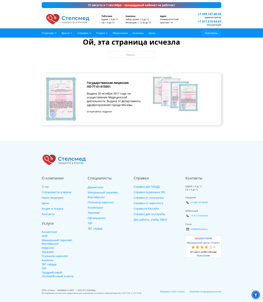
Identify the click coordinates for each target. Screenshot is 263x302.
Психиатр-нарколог (55, 256)
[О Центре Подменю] (55, 33)
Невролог (48, 248)
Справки (82, 33)
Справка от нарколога (148, 203)
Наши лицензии (52, 197)
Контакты (211, 33)
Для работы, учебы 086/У (150, 219)
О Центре (48, 33)
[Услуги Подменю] (106, 33)
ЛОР (44, 236)
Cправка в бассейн (146, 208)
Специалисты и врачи (56, 192)
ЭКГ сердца (49, 264)
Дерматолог (96, 187)
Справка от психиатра (149, 197)
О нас (45, 186)
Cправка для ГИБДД (147, 186)
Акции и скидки (52, 208)
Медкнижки (120, 33)
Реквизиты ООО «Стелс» (172, 291)
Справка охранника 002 (149, 192)
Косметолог (49, 232)
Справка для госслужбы (149, 214)
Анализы (138, 33)
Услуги (100, 33)
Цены (151, 33)
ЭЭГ (44, 268)
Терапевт (48, 252)
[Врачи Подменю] (71, 33)
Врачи (66, 33)
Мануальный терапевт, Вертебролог (57, 241)
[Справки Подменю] (90, 33)
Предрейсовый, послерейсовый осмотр (58, 274)
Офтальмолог (97, 218)
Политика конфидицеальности (205, 291)
